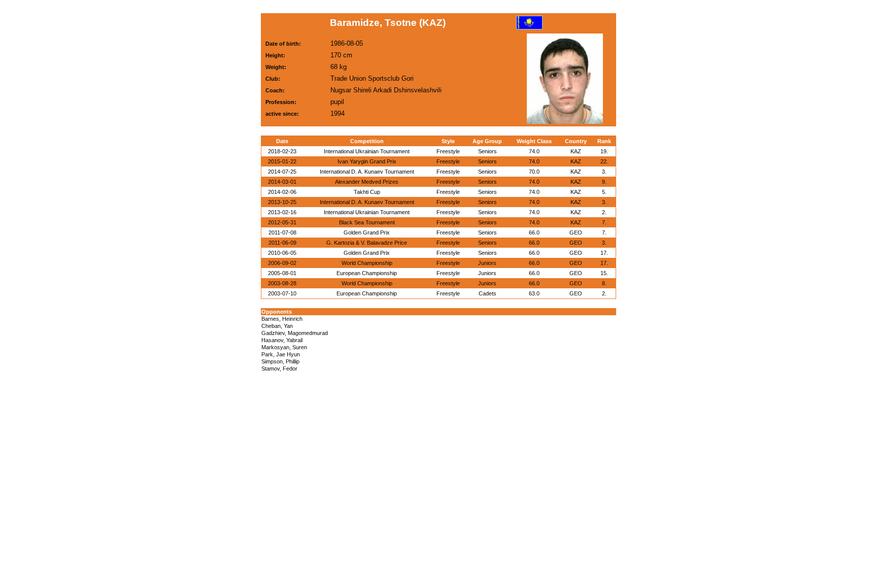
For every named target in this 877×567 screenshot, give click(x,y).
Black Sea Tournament (367, 222)
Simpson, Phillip (280, 361)
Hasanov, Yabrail (281, 340)
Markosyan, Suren (284, 347)
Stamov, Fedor (279, 368)
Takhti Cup (367, 192)
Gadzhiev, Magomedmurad (294, 333)
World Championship (367, 263)
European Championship (366, 273)
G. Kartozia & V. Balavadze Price (366, 243)
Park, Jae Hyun (280, 354)
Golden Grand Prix (367, 232)
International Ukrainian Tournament (367, 151)
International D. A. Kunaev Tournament (367, 172)
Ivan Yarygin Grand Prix (367, 161)
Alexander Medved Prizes (366, 182)
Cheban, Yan (277, 326)
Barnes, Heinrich (281, 319)
